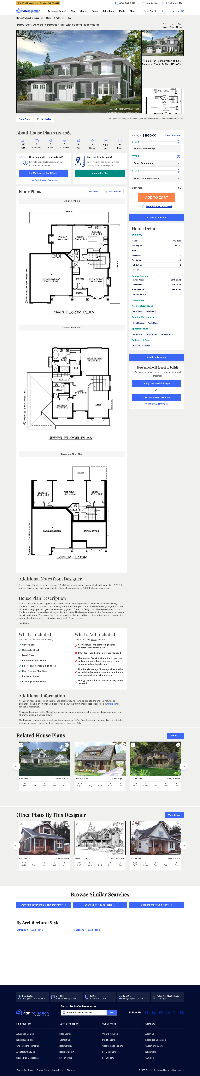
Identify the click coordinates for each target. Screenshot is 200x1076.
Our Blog (149, 1058)
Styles (83, 11)
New (73, 11)
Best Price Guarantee (155, 1040)
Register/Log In (66, 1052)
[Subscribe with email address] (111, 1012)
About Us (149, 1034)
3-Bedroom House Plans (155, 904)
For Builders (108, 1058)
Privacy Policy (43, 1070)
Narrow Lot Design (141, 346)
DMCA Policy (58, 1070)
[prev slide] (16, 766)
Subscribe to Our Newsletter (78, 1006)
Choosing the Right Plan (27, 1046)
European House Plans (40, 18)
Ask (172, 27)
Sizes (95, 11)
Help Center (65, 1034)
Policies (112, 704)
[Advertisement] (100, 962)
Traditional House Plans (86, 929)
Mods (122, 11)
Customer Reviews (154, 1046)
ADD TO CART (156, 197)
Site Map (71, 1070)
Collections (108, 11)
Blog (132, 11)
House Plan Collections (27, 1058)
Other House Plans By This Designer (42, 904)
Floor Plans (24, 119)
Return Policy (65, 1046)
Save (164, 27)
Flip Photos (46, 119)
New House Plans (24, 1040)
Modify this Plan (100, 173)
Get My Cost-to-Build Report (43, 173)
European (137, 311)
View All (172, 815)
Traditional (151, 311)
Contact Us (64, 1040)
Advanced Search (57, 11)
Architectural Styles (25, 1052)
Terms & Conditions (24, 1070)
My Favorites (65, 1058)
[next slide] (184, 766)
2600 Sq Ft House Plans (98, 904)
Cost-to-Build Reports (112, 1046)
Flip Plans (94, 191)
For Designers (109, 1052)
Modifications (108, 1040)
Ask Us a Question (156, 217)
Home (19, 18)
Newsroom (150, 1052)
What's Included (110, 1034)
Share (179, 27)
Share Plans (114, 191)
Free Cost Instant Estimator (156, 397)
